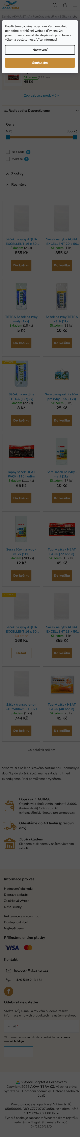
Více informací (46, 39)
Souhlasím (40, 63)
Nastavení (40, 50)
